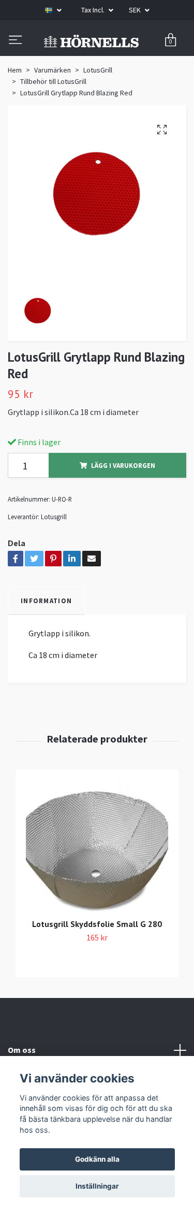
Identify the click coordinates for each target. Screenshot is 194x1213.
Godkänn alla (97, 1159)
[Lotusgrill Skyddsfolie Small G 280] (97, 887)
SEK (135, 10)
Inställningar (97, 1186)
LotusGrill (97, 110)
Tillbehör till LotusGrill (53, 121)
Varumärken (52, 110)
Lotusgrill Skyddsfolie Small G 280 (97, 964)
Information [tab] (46, 640)
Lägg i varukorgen (123, 506)
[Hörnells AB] (97, 61)
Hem (15, 110)
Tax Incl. (93, 10)
